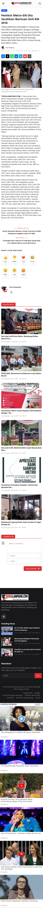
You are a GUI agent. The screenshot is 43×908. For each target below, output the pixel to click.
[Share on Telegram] (21, 56)
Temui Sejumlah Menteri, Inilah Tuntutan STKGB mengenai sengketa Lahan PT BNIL (21, 232)
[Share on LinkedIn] (16, 56)
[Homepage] (21, 3)
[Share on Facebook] (3, 56)
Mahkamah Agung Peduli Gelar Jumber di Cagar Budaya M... (21, 523)
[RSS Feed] (11, 292)
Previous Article (23, 228)
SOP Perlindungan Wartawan (13, 695)
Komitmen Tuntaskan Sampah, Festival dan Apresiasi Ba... (19, 486)
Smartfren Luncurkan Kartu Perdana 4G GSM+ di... (27, 650)
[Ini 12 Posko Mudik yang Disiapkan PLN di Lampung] (7, 631)
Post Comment (31, 568)
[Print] (29, 56)
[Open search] (39, 3)
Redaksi (37, 693)
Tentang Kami (28, 693)
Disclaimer (10, 698)
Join (38, 675)
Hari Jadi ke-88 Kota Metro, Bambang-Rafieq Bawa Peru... (19, 337)
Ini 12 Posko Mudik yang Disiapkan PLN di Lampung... (27, 629)
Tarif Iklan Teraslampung (24, 698)
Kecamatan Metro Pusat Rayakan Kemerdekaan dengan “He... (21, 411)
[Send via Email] (25, 56)
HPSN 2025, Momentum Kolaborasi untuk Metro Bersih (21, 374)
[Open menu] (3, 3)
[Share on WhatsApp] (12, 56)
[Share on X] (7, 56)
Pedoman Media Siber (32, 695)
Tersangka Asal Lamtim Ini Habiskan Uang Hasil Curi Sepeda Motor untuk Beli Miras (21, 241)
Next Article (20, 238)
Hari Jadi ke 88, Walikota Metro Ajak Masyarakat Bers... (21, 449)
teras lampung (15, 287)
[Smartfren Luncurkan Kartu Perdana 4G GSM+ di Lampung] (7, 652)
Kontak (37, 698)
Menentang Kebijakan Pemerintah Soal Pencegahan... (26, 640)
